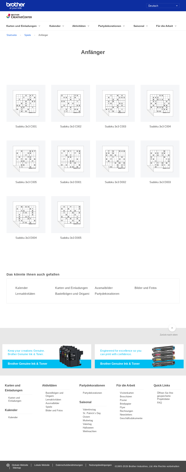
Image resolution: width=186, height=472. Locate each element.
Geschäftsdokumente (131, 418)
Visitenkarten (127, 393)
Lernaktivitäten (25, 293)
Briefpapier (125, 403)
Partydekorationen (107, 293)
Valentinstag (89, 409)
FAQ (159, 402)
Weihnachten (89, 431)
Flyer (122, 407)
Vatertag (87, 424)
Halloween (88, 427)
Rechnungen (126, 411)
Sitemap (17, 468)
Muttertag (88, 420)
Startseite (12, 35)
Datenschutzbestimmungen (69, 465)
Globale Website (20, 465)
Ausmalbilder (104, 288)
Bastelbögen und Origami (72, 293)
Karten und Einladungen (71, 288)
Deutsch (153, 5)
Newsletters (126, 414)
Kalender (21, 288)
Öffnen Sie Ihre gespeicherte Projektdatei (165, 396)
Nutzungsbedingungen (100, 465)
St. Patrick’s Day (92, 413)
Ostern (86, 416)
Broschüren (126, 396)
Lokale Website (42, 465)
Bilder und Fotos (146, 288)
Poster (123, 400)
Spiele (27, 35)
